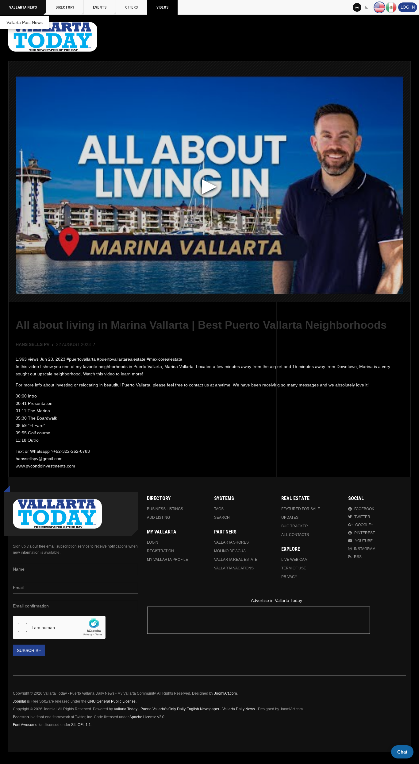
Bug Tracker (294, 526)
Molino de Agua (230, 551)
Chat (402, 751)
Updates (289, 517)
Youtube (364, 541)
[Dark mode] (367, 7)
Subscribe (29, 650)
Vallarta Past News (24, 22)
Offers (131, 7)
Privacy (289, 577)
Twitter (362, 517)
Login (152, 542)
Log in (408, 7)
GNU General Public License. (111, 701)
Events (99, 7)
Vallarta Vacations (234, 568)
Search (222, 517)
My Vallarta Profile (167, 559)
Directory (65, 7)
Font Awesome (25, 725)
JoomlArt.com (225, 693)
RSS (358, 557)
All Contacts (295, 535)
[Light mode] (357, 7)
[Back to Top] (7, 758)
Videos (162, 7)
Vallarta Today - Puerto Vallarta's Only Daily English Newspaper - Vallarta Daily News (184, 709)
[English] (379, 7)
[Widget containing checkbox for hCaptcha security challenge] (59, 627)
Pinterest (364, 533)
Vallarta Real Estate (235, 559)
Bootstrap (21, 717)
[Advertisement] (276, 621)
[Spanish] (391, 7)
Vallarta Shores (231, 542)
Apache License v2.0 (146, 717)
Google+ (364, 525)
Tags (219, 509)
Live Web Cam (294, 559)
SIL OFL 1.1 (81, 725)
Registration (160, 551)
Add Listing (158, 517)
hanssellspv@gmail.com (39, 458)
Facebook (364, 509)
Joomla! (19, 701)
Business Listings (165, 509)
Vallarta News (23, 7)
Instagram (364, 549)
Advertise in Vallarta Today (276, 600)
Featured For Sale (300, 509)
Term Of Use (293, 568)
